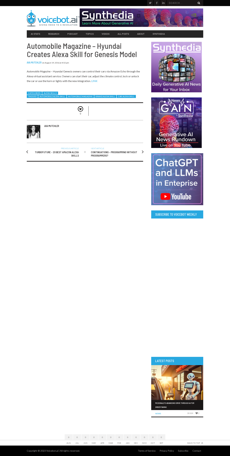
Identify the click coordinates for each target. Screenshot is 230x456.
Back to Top (193, 443)
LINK (94, 80)
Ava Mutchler (34, 62)
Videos (105, 34)
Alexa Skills (50, 93)
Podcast (72, 34)
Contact (196, 450)
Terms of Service (147, 450)
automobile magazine (80, 96)
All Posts (123, 34)
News (158, 413)
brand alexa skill (105, 96)
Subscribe (183, 450)
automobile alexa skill (52, 96)
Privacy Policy (167, 450)
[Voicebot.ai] (53, 18)
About (140, 34)
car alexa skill (126, 96)
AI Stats (35, 34)
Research (53, 34)
